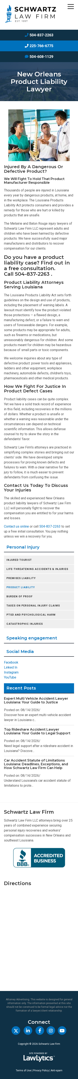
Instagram (11, 672)
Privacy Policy (41, 1070)
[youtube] (61, 1031)
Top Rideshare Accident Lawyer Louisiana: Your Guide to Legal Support (37, 731)
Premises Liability (21, 578)
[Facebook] (39, 1031)
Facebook (11, 662)
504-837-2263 (41, 35)
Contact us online (16, 526)
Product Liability (20, 587)
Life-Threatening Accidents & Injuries (37, 569)
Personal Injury (23, 547)
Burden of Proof (19, 596)
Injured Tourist (19, 559)
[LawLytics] (39, 1057)
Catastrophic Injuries (24, 623)
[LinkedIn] (27, 1031)
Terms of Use (23, 1070)
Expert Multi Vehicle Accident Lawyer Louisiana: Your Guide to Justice (36, 700)
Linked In (10, 667)
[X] (15, 1031)
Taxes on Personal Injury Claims (33, 605)
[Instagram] (50, 1031)
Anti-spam (56, 1070)
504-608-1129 (41, 56)
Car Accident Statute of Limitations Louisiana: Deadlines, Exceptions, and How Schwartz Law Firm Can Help (36, 764)
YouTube (10, 677)
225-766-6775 (41, 46)
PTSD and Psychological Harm (31, 614)
